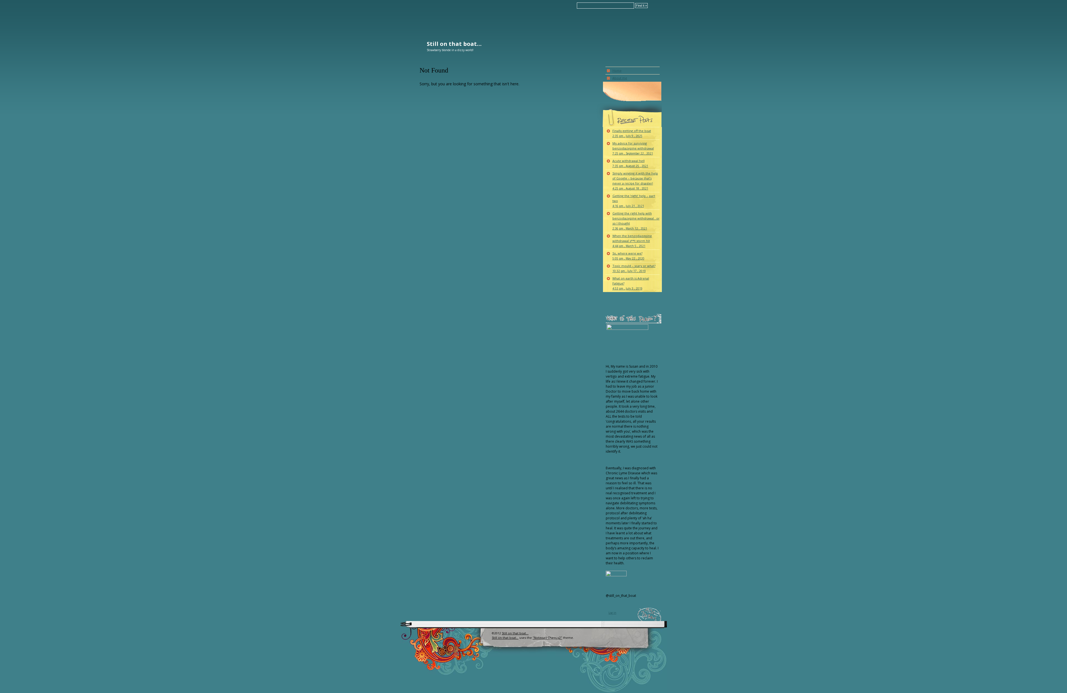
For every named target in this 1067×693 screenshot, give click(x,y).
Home (617, 70)
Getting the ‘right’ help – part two (633, 201)
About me (619, 78)
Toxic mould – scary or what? (633, 268)
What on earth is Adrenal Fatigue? (630, 283)
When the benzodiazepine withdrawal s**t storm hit (632, 241)
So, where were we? (628, 255)
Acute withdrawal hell (630, 163)
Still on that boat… (454, 44)
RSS (483, 644)
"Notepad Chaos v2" (547, 637)
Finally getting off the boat (631, 133)
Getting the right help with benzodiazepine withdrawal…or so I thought (636, 220)
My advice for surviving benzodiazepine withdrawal (633, 148)
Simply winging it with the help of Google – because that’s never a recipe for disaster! (635, 180)
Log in (612, 613)
